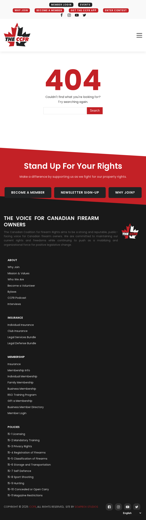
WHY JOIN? (125, 192)
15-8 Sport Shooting (20, 477)
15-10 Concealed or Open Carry (28, 489)
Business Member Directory (26, 407)
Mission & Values (18, 273)
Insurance (15, 318)
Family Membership (20, 382)
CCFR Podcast (17, 298)
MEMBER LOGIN (61, 4)
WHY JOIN (21, 10)
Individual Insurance (21, 325)
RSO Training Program (22, 395)
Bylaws (12, 292)
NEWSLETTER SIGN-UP (80, 192)
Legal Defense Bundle (22, 343)
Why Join (14, 267)
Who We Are (16, 279)
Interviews (14, 304)
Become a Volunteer (21, 286)
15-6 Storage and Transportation (29, 465)
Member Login (17, 413)
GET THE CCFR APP (83, 10)
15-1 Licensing (16, 434)
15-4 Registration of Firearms (27, 452)
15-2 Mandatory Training (24, 440)
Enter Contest (116, 10)
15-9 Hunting (16, 483)
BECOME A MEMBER (49, 10)
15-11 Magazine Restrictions (25, 495)
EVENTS (85, 4)
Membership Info (19, 370)
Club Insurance (18, 331)
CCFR (32, 507)
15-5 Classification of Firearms (27, 459)
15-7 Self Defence (19, 471)
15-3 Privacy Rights (20, 446)
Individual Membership (22, 376)
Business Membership (22, 389)
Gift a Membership (20, 401)
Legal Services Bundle (22, 337)
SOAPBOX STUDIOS (86, 507)
